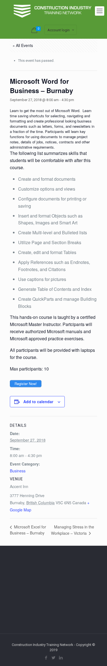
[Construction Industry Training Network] (53, 11)
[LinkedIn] (61, 657)
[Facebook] (46, 657)
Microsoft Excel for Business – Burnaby (28, 530)
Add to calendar (38, 401)
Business (18, 470)
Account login (58, 30)
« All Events (23, 45)
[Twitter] (54, 657)
